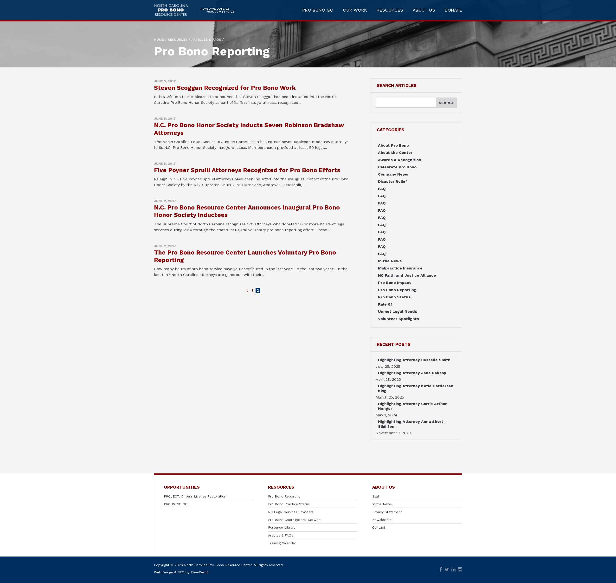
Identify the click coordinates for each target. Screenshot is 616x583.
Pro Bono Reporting (397, 290)
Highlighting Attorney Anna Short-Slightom (411, 424)
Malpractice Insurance (400, 268)
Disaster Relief (392, 181)
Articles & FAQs (280, 535)
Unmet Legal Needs (397, 311)
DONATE (453, 10)
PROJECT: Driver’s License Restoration (195, 496)
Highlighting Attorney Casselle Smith (414, 360)
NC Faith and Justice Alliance (407, 275)
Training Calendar (282, 543)
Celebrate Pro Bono (397, 167)
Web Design (163, 572)
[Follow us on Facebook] (440, 570)
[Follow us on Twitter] (446, 570)
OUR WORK (355, 10)
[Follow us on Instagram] (460, 570)
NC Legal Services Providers (290, 512)
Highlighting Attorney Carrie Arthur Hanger (412, 406)
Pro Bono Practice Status (289, 504)
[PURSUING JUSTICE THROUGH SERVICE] (174, 10)
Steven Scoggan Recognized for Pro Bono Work (225, 87)
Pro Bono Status (394, 297)
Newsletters (381, 520)
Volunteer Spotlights (398, 318)
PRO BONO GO (317, 10)
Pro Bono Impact (394, 282)
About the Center (395, 152)
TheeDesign (200, 572)
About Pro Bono (393, 145)
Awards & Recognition (399, 159)
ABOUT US (424, 10)
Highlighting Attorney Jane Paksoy (412, 373)
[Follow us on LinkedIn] (453, 570)
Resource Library (281, 527)
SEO (181, 572)
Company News (393, 174)
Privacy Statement (387, 512)
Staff (376, 496)
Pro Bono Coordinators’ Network (294, 520)
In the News (390, 261)
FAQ (382, 188)
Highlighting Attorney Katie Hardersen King (415, 388)
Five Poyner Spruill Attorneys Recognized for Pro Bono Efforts (247, 170)
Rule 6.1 (385, 304)
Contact (378, 527)
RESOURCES (390, 10)
